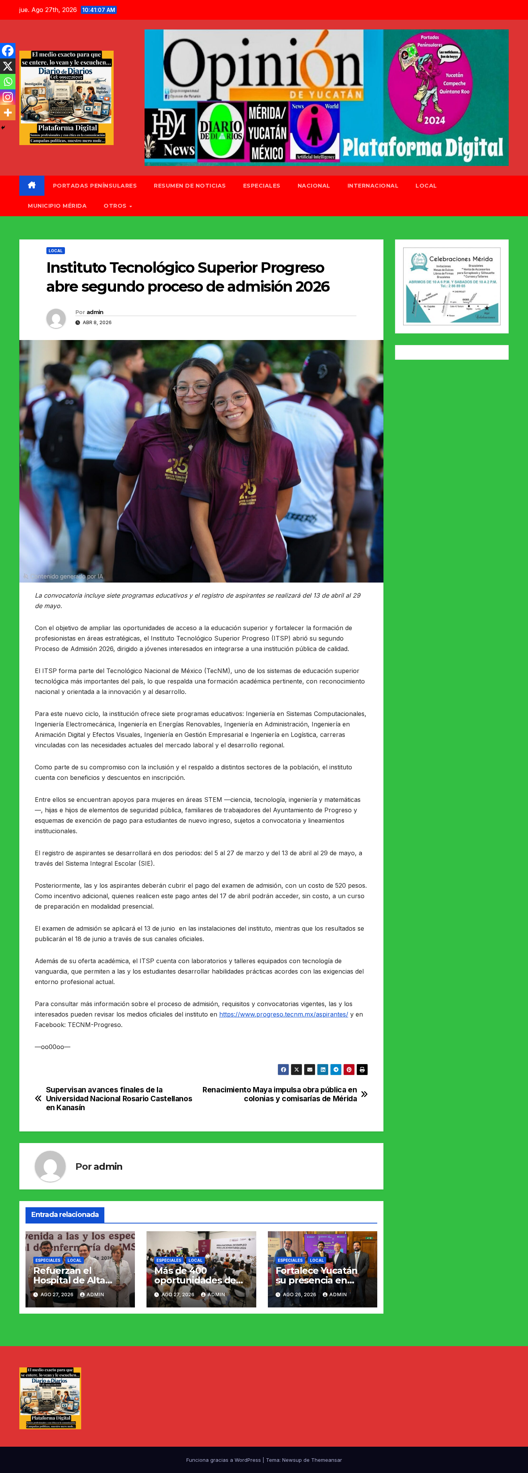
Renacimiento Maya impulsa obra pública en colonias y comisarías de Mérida (280, 1094)
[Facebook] (7, 50)
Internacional (373, 185)
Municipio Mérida (57, 205)
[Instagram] (7, 97)
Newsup (292, 1460)
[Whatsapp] (7, 81)
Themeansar (326, 1460)
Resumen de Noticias (190, 185)
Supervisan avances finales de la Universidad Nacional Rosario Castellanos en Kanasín (119, 1098)
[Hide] (3, 128)
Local (426, 185)
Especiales (262, 185)
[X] (7, 66)
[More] (7, 112)
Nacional (314, 185)
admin (95, 312)
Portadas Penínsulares (95, 185)
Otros (116, 205)
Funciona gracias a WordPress (224, 1460)
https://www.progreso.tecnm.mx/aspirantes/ (283, 1014)
